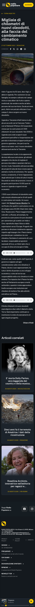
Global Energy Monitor (19, 203)
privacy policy (4, 540)
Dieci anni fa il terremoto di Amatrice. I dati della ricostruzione (17, 432)
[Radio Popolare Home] (13, 5)
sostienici (28, 5)
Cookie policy (17, 540)
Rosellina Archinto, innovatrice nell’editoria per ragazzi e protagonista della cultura (17, 484)
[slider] (6, 605)
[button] (3, 5)
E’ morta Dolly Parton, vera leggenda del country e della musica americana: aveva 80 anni (17, 381)
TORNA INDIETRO (9, 13)
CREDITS (31, 540)
